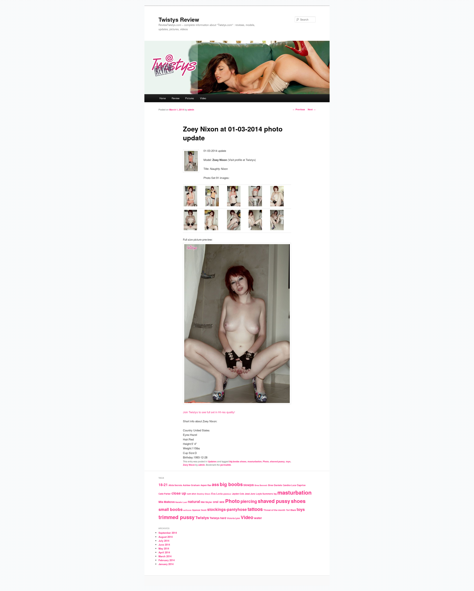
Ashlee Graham (191, 485)
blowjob (248, 485)
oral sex (218, 502)
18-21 (163, 484)
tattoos (255, 509)
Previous (299, 109)
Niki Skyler (206, 502)
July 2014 (163, 540)
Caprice (301, 485)
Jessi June (250, 493)
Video (203, 98)
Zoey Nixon (189, 464)
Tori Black (291, 510)
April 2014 (164, 552)
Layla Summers (264, 493)
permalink (225, 464)
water (258, 518)
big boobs (231, 484)
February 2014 (166, 560)
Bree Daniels (275, 485)
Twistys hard (218, 518)
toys (288, 461)
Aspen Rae (206, 485)
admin (191, 109)
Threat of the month (274, 510)
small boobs (170, 509)
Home (162, 98)
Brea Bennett (261, 485)
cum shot (191, 493)
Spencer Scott (199, 510)
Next (312, 109)
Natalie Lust (181, 502)
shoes (298, 500)
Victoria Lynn (233, 518)
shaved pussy (277, 461)
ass (215, 484)
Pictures (189, 98)
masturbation (255, 461)
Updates (212, 461)
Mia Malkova (166, 502)
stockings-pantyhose (227, 509)
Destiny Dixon (204, 493)
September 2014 (167, 532)
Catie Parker (164, 493)
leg (275, 493)
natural (194, 501)
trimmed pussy (176, 517)
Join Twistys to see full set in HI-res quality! (209, 412)
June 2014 (164, 544)
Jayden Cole (238, 493)
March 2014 (164, 556)
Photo (266, 461)
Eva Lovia (217, 493)
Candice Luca (289, 485)
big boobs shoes (237, 461)
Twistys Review (178, 19)
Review (175, 98)
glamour (227, 493)
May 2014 (163, 548)
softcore (187, 510)
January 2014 (165, 564)
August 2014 (165, 537)
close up (178, 493)
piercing (249, 501)
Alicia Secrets (175, 485)
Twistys (202, 517)
